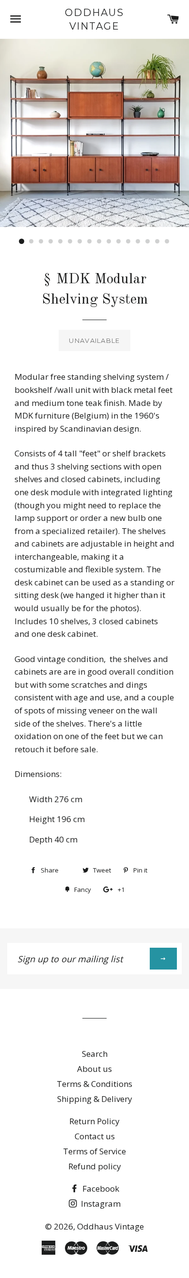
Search (95, 1053)
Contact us (95, 1136)
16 (167, 241)
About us (94, 1068)
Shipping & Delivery (94, 1098)
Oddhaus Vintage (94, 19)
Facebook (99, 1188)
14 (148, 241)
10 (109, 241)
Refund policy (94, 1166)
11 (119, 241)
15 (157, 241)
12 (128, 241)
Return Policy (94, 1121)
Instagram (100, 1203)
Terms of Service (94, 1151)
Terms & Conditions (94, 1083)
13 (138, 241)
